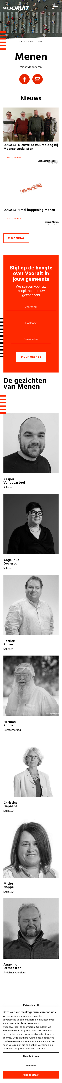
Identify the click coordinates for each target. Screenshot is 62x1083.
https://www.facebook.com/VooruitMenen (24, 79)
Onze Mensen (26, 42)
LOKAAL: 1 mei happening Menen (29, 210)
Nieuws (39, 42)
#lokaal (7, 157)
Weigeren (31, 1065)
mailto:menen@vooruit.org (37, 79)
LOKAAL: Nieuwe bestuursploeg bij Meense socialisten (30, 147)
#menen (17, 157)
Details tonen (31, 1056)
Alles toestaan (31, 1074)
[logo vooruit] (16, 8)
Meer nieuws (16, 238)
